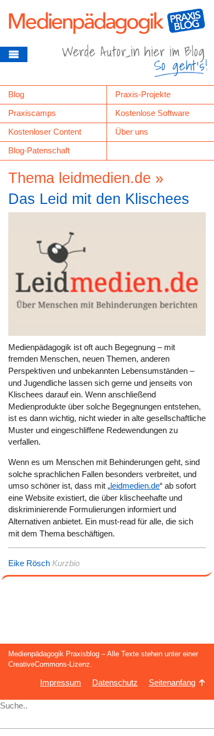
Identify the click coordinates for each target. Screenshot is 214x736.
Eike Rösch (29, 563)
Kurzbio (66, 563)
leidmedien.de (135, 485)
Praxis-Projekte (143, 94)
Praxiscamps (32, 113)
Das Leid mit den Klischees (98, 199)
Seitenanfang (172, 682)
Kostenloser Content (44, 131)
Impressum (60, 682)
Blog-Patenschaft (39, 150)
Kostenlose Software (152, 113)
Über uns (131, 131)
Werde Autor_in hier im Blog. (134, 65)
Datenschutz (115, 682)
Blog (16, 94)
